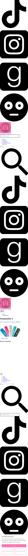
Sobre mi (5, 144)
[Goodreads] (14, 92)
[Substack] (14, 121)
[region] (14, 545)
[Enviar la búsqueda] (13, 146)
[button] (14, 175)
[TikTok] (14, 27)
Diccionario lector (6, 143)
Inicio (4, 139)
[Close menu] (1, 374)
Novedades (5, 141)
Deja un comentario (4, 322)
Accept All (14, 545)
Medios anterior (4, 338)
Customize (14, 549)
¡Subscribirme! (24, 136)
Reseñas (4, 140)
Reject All (14, 553)
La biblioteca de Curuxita (5, 133)
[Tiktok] (14, 443)
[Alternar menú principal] (2, 311)
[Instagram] (14, 60)
